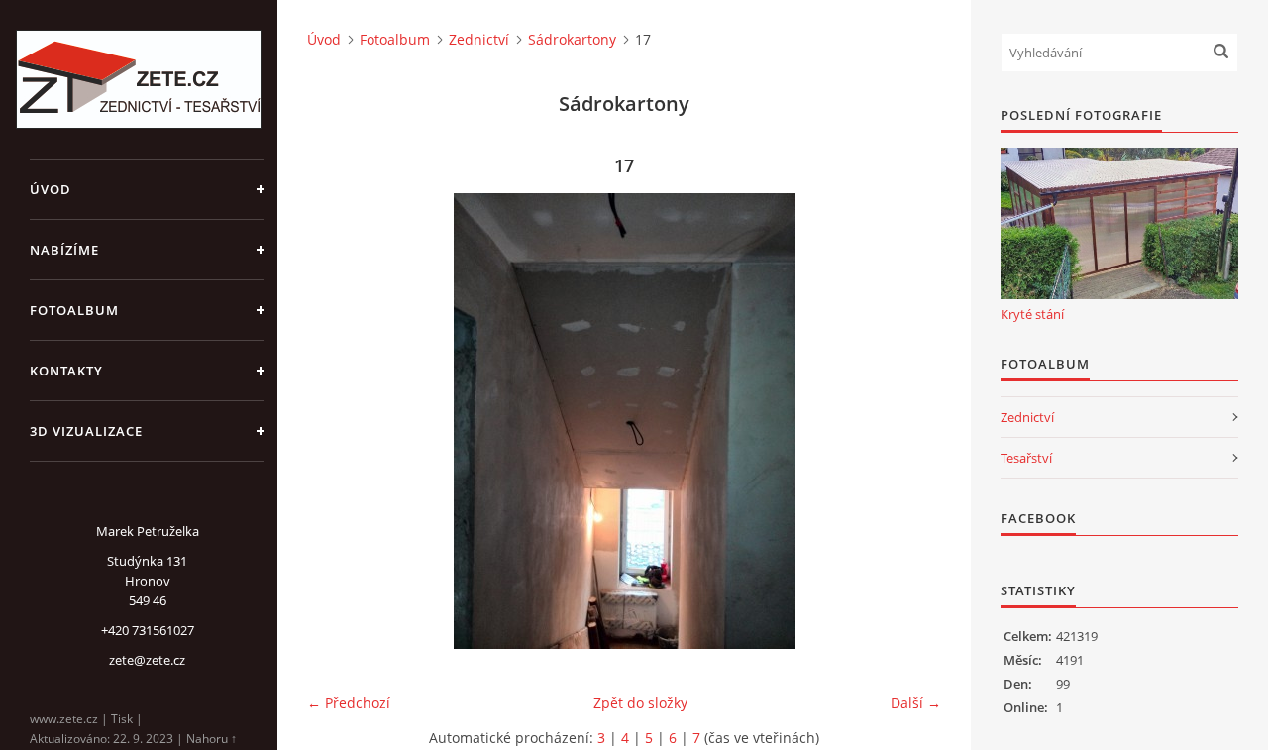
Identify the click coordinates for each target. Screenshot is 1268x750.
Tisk (122, 718)
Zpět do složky (640, 703)
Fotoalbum (74, 310)
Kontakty (66, 370)
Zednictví (479, 39)
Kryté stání (1032, 314)
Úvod (50, 189)
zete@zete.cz (147, 660)
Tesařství (1026, 458)
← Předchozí (348, 703)
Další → (916, 703)
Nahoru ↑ (211, 738)
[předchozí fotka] (339, 421)
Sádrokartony (572, 39)
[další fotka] (909, 421)
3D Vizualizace (86, 431)
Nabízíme (64, 250)
